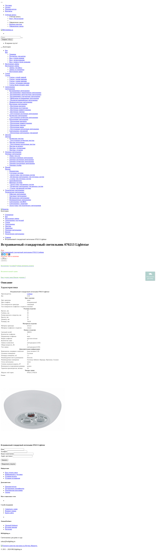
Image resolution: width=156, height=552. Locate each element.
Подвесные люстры (16, 138)
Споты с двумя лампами (18, 79)
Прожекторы (14, 171)
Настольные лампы (12, 64)
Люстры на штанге (16, 146)
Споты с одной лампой (17, 77)
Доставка (8, 5)
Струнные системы (16, 173)
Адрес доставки (6, 456)
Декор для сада (14, 156)
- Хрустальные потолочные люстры (22, 144)
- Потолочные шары (16, 127)
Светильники (10, 87)
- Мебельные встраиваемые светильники (24, 98)
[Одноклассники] (7, 254)
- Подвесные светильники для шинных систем (26, 186)
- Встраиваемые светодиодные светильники (25, 94)
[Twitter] (5, 254)
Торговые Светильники (18, 196)
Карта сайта (9, 513)
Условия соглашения (12, 478)
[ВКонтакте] (2, 254)
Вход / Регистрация (16, 18)
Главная (8, 237)
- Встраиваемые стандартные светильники (24, 96)
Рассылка (8, 529)
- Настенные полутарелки (18, 108)
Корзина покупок (15, 24)
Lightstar (29, 294)
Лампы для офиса (15, 68)
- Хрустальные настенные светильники (23, 114)
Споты (7, 73)
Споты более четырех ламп (19, 85)
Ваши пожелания (7, 454)
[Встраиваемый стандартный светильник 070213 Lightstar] (22, 252)
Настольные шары (16, 71)
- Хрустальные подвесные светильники (23, 117)
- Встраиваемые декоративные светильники (25, 92)
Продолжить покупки (8, 464)
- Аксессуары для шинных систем (21, 184)
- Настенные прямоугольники (20, 110)
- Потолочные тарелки (17, 125)
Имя (2, 449)
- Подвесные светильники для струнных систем (26, 177)
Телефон (4, 451)
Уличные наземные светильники (21, 158)
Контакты (8, 11)
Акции (7, 492)
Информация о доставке (14, 474)
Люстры (8, 135)
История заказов (11, 527)
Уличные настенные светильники (21, 159)
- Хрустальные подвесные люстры (21, 140)
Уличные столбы (15, 165)
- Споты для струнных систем (20, 179)
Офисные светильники (17, 194)
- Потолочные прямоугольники (20, 123)
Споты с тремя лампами (18, 81)
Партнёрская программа (14, 490)
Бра (6, 50)
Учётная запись (10, 15)
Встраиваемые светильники (19, 91)
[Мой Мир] (9, 254)
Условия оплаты (11, 476)
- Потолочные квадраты (18, 121)
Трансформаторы (15, 181)
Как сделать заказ (11, 472)
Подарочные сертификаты (14, 488)
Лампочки (9, 228)
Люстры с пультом (16, 150)
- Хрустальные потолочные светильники (24, 129)
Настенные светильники (18, 104)
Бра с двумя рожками (17, 60)
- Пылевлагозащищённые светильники (23, 100)
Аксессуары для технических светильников (25, 205)
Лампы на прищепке (16, 70)
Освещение (9, 215)
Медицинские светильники (19, 198)
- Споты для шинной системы (20, 188)
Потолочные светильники (18, 119)
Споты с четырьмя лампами (19, 83)
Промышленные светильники (20, 200)
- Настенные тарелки (17, 112)
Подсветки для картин (17, 56)
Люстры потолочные (17, 142)
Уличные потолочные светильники (22, 163)
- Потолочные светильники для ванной (23, 133)
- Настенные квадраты (17, 106)
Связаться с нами (11, 509)
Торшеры (12, 54)
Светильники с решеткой (18, 203)
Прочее (7, 167)
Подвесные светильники (18, 115)
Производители (10, 9)
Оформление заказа (16, 26)
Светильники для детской (14, 220)
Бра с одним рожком (16, 58)
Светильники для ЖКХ (17, 202)
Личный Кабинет (11, 525)
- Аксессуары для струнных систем (22, 175)
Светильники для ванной (18, 131)
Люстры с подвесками (17, 148)
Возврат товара (10, 511)
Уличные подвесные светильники (21, 161)
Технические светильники (14, 190)
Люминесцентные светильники (20, 102)
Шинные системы (15, 182)
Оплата (7, 7)
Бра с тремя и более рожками (19, 62)
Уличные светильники (13, 152)
